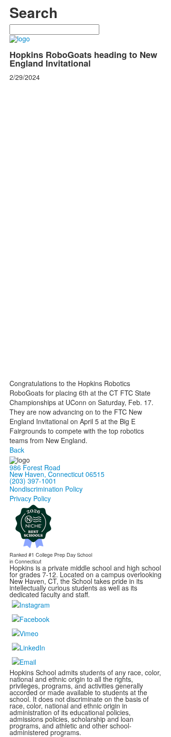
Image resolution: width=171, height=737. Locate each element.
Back (17, 450)
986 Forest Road (35, 467)
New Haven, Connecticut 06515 (57, 474)
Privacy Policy (30, 498)
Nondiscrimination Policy (46, 489)
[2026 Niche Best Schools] (33, 525)
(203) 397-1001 (33, 480)
